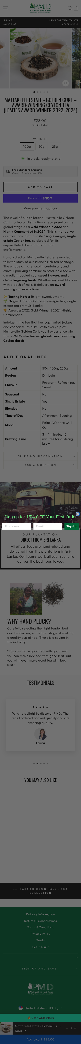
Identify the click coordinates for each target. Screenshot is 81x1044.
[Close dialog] (77, 514)
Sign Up (71, 526)
